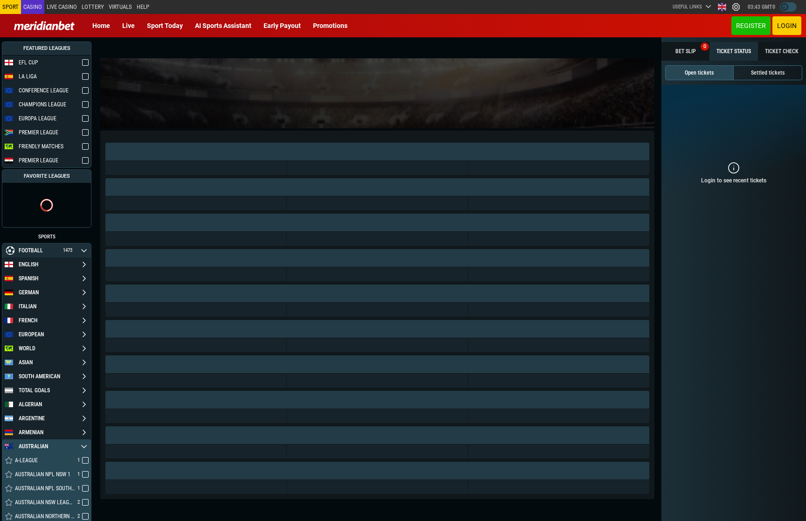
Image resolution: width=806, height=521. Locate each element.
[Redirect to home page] (44, 25)
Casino (32, 6)
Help (143, 6)
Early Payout (282, 25)
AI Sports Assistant (223, 25)
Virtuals (120, 6)
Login (787, 25)
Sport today (165, 25)
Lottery (93, 6)
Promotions (330, 25)
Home (101, 25)
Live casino (62, 6)
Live (128, 25)
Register (751, 25)
